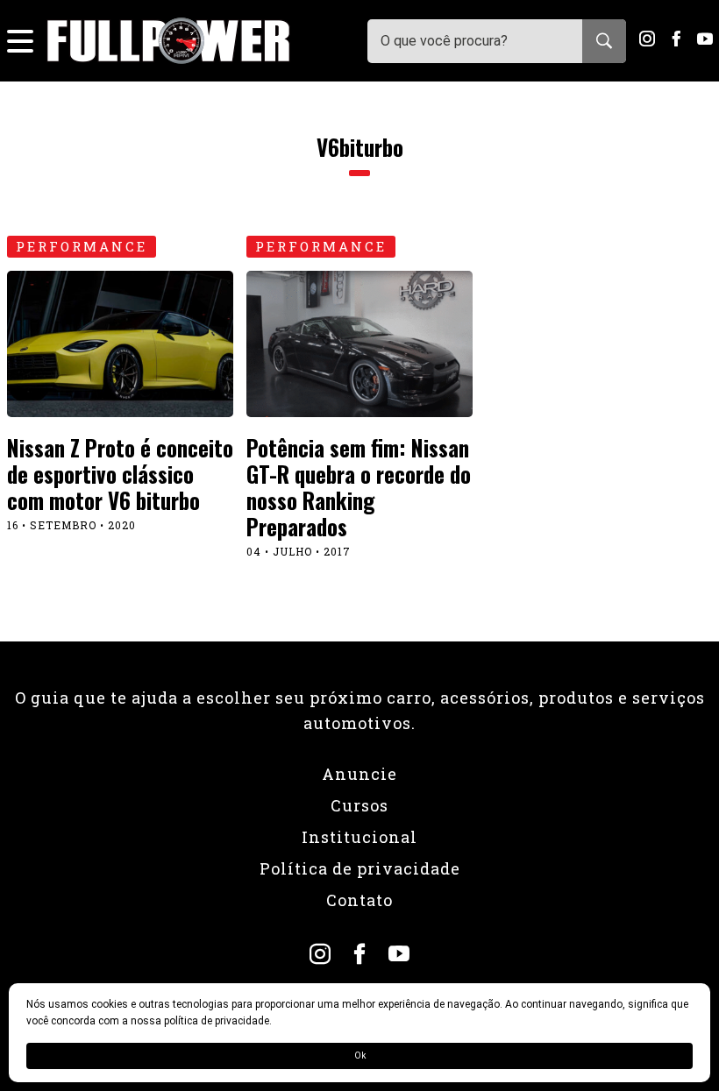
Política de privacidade (360, 868)
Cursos (359, 805)
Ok (360, 1055)
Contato (359, 899)
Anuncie (359, 773)
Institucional (359, 836)
